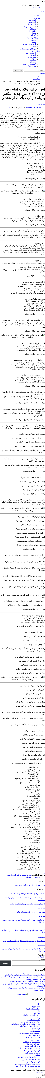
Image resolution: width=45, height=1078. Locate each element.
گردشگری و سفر (29, 64)
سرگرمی (41, 104)
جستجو (42, 959)
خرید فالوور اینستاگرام (31, 1015)
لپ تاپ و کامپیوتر (29, 44)
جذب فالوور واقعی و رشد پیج (29, 1057)
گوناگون (33, 35)
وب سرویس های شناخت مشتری (27, 1064)
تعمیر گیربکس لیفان (32, 1044)
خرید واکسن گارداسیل (31, 1051)
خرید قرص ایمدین (33, 1062)
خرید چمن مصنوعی (33, 1053)
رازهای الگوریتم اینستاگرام (30, 1026)
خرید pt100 (36, 1028)
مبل (38, 1004)
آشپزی (33, 55)
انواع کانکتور (35, 1039)
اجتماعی (32, 22)
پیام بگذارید (41, 957)
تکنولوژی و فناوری (33, 38)
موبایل (33, 42)
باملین (42, 11)
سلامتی (33, 60)
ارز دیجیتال (31, 24)
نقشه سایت (36, 7)
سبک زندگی (36, 51)
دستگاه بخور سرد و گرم (31, 1059)
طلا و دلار (32, 31)
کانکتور (37, 1055)
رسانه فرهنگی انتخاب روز (30, 1022)
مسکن (33, 33)
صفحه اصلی (35, 15)
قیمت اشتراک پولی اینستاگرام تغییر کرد (30, 885)
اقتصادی (32, 20)
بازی (34, 46)
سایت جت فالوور (33, 1020)
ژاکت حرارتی (35, 1031)
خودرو (33, 40)
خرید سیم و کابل (34, 1035)
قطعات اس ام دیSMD (31, 1042)
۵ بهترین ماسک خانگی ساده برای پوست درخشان (26, 981)
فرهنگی (33, 29)
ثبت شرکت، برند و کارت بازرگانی (27, 1048)
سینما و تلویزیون (29, 27)
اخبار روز (36, 18)
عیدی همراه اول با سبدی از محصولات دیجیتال (27, 893)
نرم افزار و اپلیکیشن (28, 49)
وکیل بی (37, 1017)
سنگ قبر (37, 1013)
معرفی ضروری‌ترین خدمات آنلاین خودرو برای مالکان (25, 975)
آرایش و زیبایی (30, 53)
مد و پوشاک (31, 66)
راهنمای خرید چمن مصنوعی (29, 1033)
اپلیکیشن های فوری (33, 1009)
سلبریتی (33, 62)
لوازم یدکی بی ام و (33, 1037)
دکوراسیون (31, 57)
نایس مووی (36, 1006)
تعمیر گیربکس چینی (32, 1046)
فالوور (38, 1011)
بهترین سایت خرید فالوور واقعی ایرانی (25, 1024)
